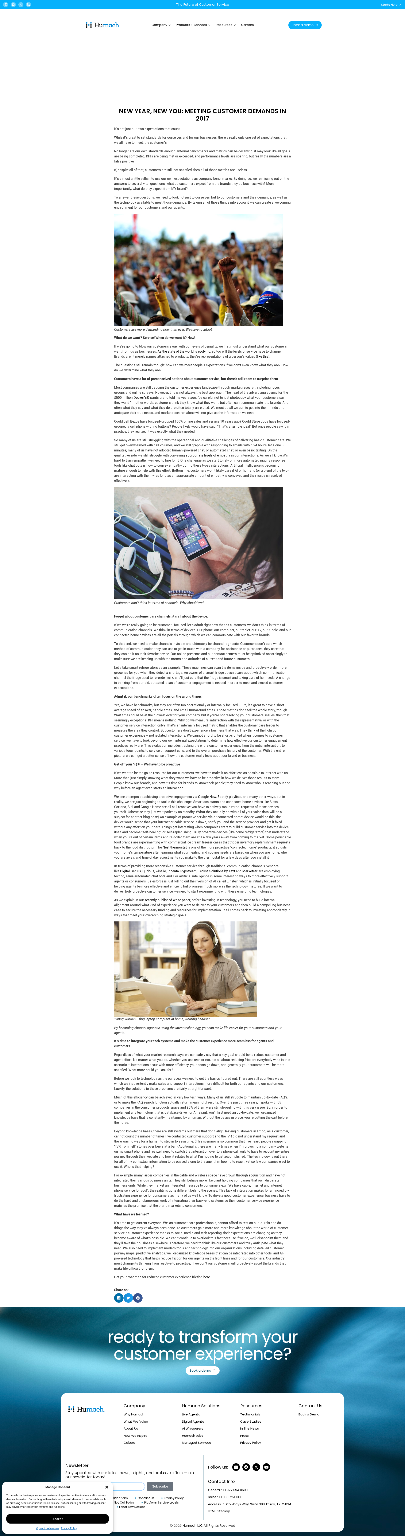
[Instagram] (5, 4)
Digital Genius (130, 871)
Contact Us (310, 1406)
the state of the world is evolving (186, 351)
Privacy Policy (69, 1528)
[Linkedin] (13, 4)
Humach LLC (192, 1525)
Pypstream (188, 871)
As (160, 351)
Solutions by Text (222, 871)
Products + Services (191, 25)
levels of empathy (217, 455)
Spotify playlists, (229, 797)
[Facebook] (246, 1467)
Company (159, 25)
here (206, 1277)
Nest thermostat (175, 847)
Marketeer (250, 871)
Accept (58, 1519)
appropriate (195, 455)
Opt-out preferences (47, 1528)
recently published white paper (167, 900)
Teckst (203, 871)
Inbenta (173, 871)
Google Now (207, 797)
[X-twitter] (20, 4)
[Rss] (28, 4)
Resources (224, 25)
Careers (247, 25)
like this (262, 356)
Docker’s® (141, 398)
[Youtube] (266, 1467)
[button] (107, 1487)
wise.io (161, 871)
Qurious (148, 871)
